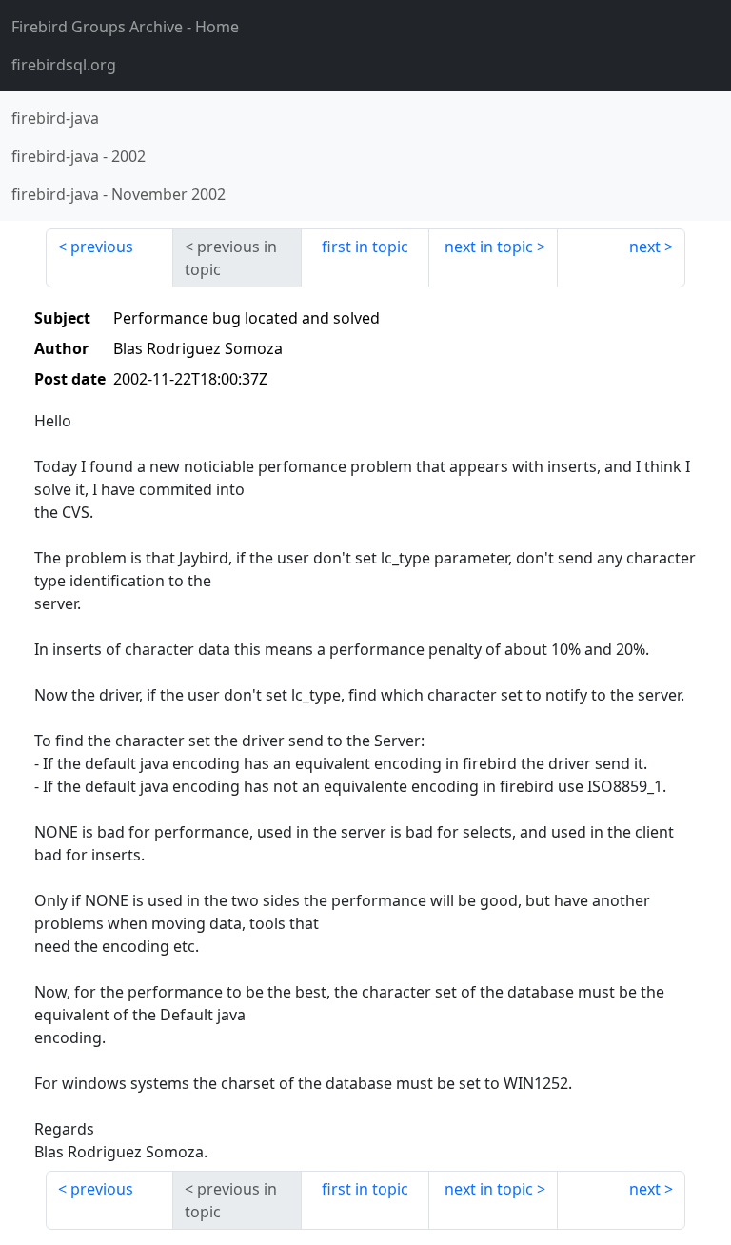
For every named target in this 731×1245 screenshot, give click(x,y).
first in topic (365, 246)
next (645, 246)
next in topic (489, 246)
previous (101, 246)
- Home (125, 26)
